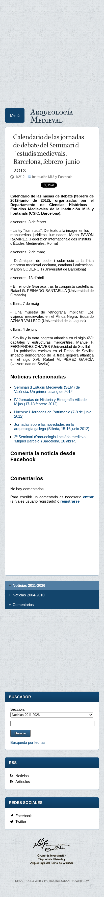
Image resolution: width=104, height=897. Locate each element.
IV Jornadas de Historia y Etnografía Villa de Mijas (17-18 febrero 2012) (50, 401)
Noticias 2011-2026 (29, 585)
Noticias (22, 776)
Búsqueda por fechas (27, 742)
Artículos (22, 781)
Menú (14, 115)
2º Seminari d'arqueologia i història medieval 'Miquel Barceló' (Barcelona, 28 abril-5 (50, 439)
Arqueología (51, 115)
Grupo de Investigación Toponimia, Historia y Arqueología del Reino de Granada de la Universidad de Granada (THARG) (52, 852)
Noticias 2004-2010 (28, 595)
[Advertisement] (52, 52)
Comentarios (23, 604)
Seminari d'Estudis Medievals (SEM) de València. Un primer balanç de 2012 (47, 389)
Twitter (20, 821)
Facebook (23, 816)
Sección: (17, 709)
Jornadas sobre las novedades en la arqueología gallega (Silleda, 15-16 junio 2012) (51, 426)
